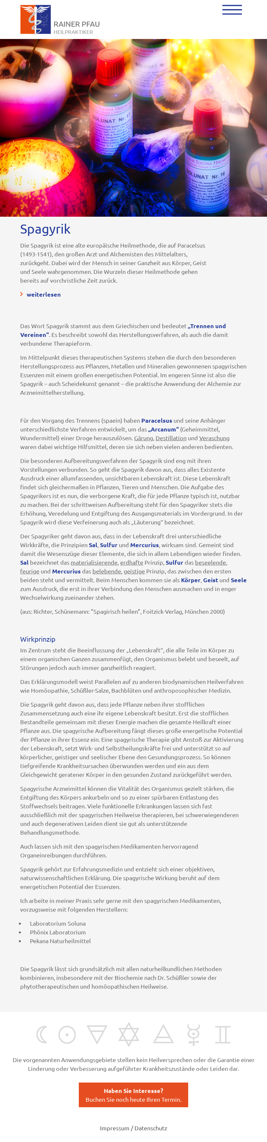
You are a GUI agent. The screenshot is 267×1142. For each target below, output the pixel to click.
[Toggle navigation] (232, 10)
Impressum (115, 1127)
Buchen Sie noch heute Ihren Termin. (133, 1095)
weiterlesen (44, 294)
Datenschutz (150, 1127)
